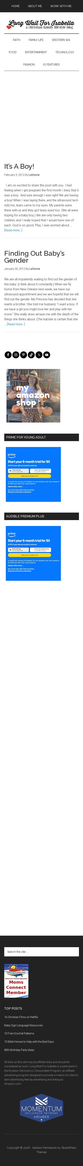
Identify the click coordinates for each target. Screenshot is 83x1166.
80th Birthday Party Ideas (19, 1049)
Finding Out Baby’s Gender (34, 256)
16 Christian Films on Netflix (21, 1017)
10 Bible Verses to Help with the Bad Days (29, 1041)
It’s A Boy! (19, 166)
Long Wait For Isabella (41, 24)
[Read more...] (13, 230)
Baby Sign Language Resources (23, 1025)
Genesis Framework (44, 1147)
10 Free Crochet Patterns (19, 1033)
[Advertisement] (41, 112)
